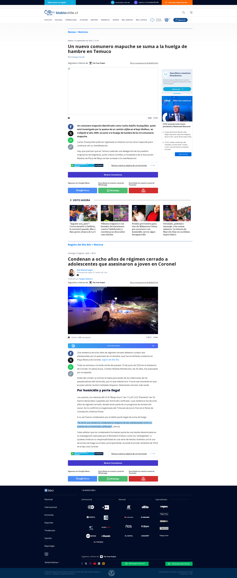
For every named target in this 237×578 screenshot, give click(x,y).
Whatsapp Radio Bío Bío (180, 564)
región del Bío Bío (110, 359)
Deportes (94, 20)
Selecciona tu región (57, 2)
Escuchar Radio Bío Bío (178, 2)
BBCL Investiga (127, 20)
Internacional (71, 20)
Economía (84, 20)
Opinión (116, 20)
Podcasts (48, 20)
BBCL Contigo (141, 20)
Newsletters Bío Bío (123, 2)
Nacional (58, 20)
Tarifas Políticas (51, 562)
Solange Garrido (78, 57)
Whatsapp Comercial (137, 563)
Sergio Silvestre (86, 279)
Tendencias (105, 20)
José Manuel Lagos (85, 270)
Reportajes (49, 546)
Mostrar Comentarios (113, 175)
